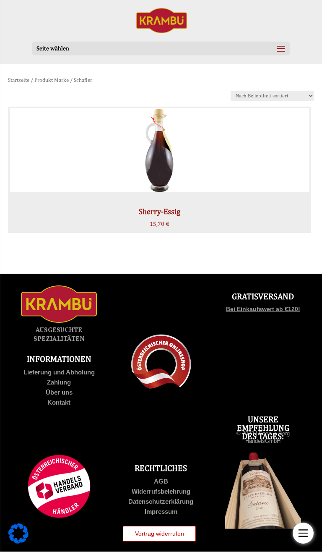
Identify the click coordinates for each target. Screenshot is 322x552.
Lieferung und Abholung (59, 372)
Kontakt (58, 402)
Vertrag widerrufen (159, 533)
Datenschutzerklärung (160, 501)
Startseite (18, 80)
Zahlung (59, 382)
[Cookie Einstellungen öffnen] (18, 541)
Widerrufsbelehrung (161, 491)
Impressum (161, 511)
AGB (161, 481)
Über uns (59, 392)
